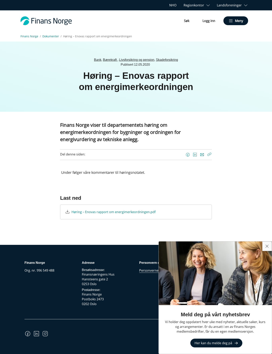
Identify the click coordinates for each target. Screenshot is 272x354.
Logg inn (209, 21)
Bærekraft (110, 59)
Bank (97, 59)
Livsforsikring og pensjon (136, 59)
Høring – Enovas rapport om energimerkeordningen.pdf (113, 212)
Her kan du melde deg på (213, 343)
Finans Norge (29, 36)
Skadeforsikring (167, 59)
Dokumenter (50, 36)
